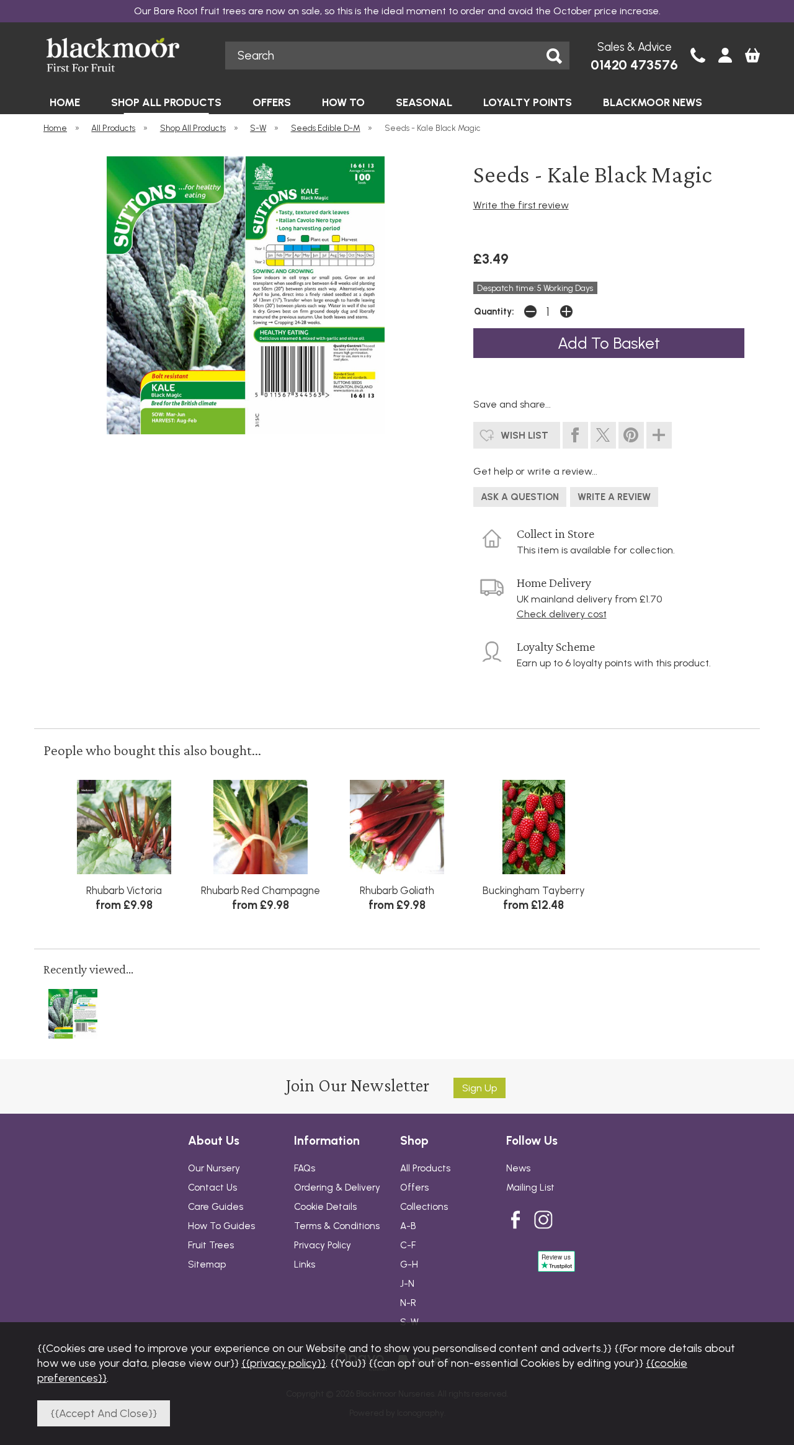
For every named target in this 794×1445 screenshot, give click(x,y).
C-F (408, 1245)
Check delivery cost (562, 614)
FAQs (304, 1168)
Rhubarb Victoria (124, 890)
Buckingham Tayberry (534, 890)
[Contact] (697, 56)
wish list (524, 435)
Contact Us (212, 1187)
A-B (408, 1226)
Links (304, 1264)
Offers (414, 1187)
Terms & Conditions (337, 1226)
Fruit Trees (211, 1245)
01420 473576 (634, 64)
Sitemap (207, 1264)
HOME (65, 102)
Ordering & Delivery (337, 1187)
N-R (408, 1303)
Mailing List (530, 1187)
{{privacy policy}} (283, 1362)
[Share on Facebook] (575, 435)
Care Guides (215, 1206)
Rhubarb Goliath (397, 890)
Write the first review (521, 205)
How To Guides (221, 1226)
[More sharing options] (659, 435)
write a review (614, 497)
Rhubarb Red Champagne (260, 890)
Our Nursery (214, 1168)
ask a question (520, 497)
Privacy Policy (322, 1245)
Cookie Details (325, 1206)
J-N (407, 1283)
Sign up (479, 1088)
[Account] (725, 56)
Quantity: (494, 311)
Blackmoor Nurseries (125, 55)
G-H (409, 1264)
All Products (425, 1168)
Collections (424, 1206)
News (518, 1168)
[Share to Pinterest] (631, 435)
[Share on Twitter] (603, 435)
